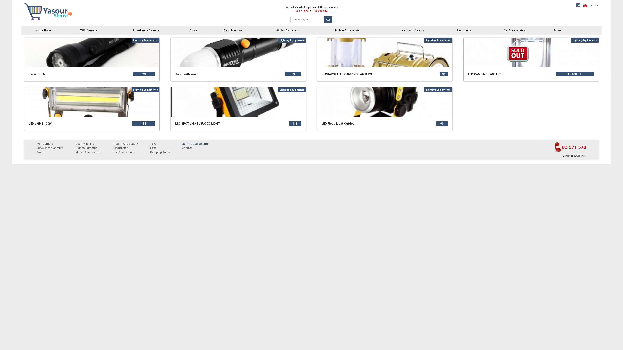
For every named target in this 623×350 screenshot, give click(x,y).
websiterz (581, 156)
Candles (187, 148)
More (557, 30)
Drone (193, 30)
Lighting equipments (195, 143)
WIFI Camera (88, 30)
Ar (591, 5)
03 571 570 (574, 147)
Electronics (464, 30)
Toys (153, 143)
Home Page (43, 30)
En (596, 5)
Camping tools (160, 152)
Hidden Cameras (287, 30)
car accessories (514, 30)
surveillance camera (145, 30)
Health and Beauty (412, 30)
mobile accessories (348, 30)
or (311, 10)
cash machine (233, 30)
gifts (153, 148)
